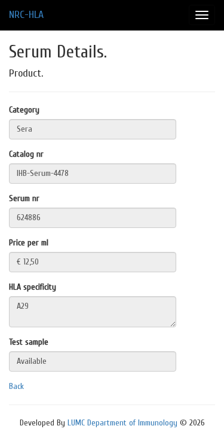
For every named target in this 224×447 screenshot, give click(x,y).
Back (16, 386)
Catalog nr (26, 154)
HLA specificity (32, 287)
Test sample (28, 342)
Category (24, 110)
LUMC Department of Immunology (122, 423)
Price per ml (28, 243)
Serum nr (24, 198)
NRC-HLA (26, 14)
